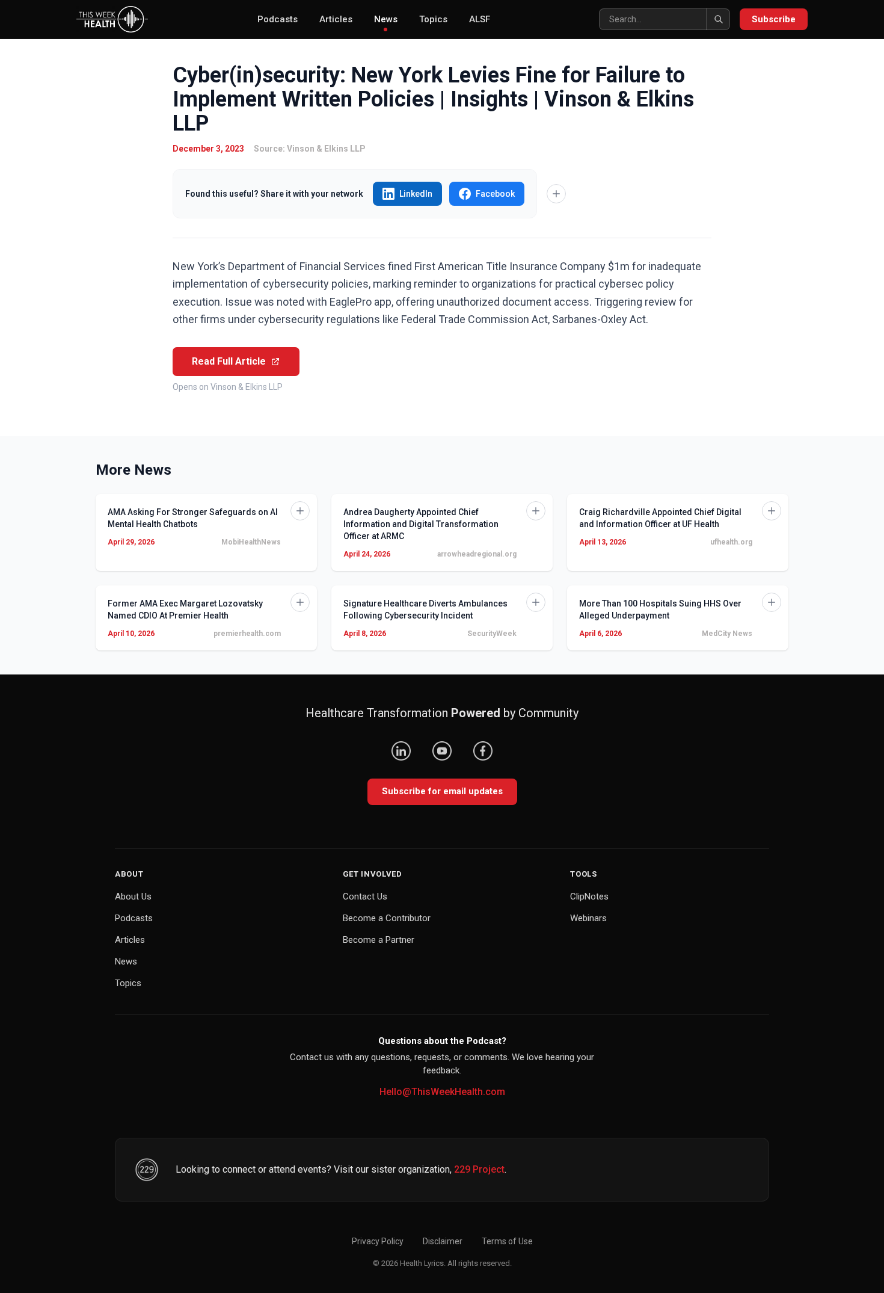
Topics (433, 19)
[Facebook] (483, 751)
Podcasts (277, 19)
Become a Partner (378, 939)
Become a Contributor (387, 918)
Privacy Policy (378, 1241)
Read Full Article (229, 361)
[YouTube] (442, 751)
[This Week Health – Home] (112, 19)
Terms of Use (507, 1241)
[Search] (718, 19)
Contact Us (365, 896)
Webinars (588, 918)
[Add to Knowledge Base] (556, 193)
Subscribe (774, 19)
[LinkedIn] (401, 751)
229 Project (479, 1169)
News (385, 19)
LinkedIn (415, 194)
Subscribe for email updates (442, 791)
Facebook (495, 194)
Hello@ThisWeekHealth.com (442, 1091)
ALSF (479, 19)
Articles (335, 19)
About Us (133, 896)
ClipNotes (589, 896)
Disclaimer (442, 1241)
